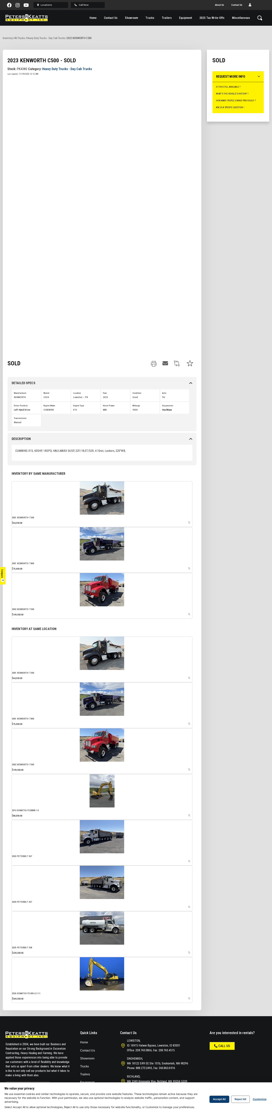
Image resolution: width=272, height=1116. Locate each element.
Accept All (219, 1099)
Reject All (240, 1099)
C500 (46, 397)
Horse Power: (109, 405)
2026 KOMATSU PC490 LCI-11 (26, 993)
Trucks (149, 18)
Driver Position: (21, 405)
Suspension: (168, 405)
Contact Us (236, 5)
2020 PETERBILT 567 (22, 856)
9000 (135, 409)
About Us (219, 5)
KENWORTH (20, 397)
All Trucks (19, 38)
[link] (154, 364)
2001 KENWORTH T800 (23, 563)
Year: (105, 393)
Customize (259, 1099)
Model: (46, 393)
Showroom (131, 18)
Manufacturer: (20, 393)
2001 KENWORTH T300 (23, 517)
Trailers (167, 18)
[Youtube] (26, 5)
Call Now (84, 5)
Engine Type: (78, 405)
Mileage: (136, 405)
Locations (46, 5)
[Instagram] (17, 5)
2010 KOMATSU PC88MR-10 (25, 810)
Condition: (137, 393)
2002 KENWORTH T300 (23, 609)
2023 (105, 397)
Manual (17, 422)
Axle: (164, 393)
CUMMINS (48, 409)
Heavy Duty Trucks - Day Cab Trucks (46, 38)
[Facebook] (9, 5)
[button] (250, 5)
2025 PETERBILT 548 (22, 947)
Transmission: (20, 418)
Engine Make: (49, 405)
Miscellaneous (241, 18)
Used (135, 397)
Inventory (8, 38)
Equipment (185, 18)
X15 (75, 409)
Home (93, 18)
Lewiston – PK (80, 397)
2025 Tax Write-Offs (211, 18)
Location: (77, 393)
